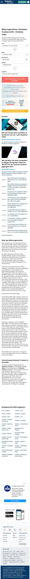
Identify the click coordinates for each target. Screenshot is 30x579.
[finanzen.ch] (9, 1)
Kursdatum (5, 57)
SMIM (17, 551)
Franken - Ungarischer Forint (6, 429)
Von (3, 43)
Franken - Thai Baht (20, 420)
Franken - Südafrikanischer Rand (21, 446)
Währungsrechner (14, 562)
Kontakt (5, 535)
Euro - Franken (6, 410)
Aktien (4, 557)
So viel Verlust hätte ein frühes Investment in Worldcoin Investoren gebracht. (14, 142)
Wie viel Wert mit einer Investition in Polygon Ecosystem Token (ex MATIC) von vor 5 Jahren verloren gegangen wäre (14, 163)
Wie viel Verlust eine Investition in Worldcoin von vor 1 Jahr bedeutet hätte (15, 135)
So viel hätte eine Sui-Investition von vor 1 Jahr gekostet (17, 215)
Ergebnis (4, 71)
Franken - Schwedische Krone (7, 420)
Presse (5, 539)
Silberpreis (12, 558)
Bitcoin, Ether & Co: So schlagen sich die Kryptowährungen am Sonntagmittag (17, 205)
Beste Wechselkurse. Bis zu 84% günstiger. (15, 79)
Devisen (5, 117)
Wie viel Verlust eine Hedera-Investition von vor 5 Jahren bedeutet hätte (17, 231)
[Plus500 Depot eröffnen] (8, 2)
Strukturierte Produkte (9, 560)
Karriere (5, 537)
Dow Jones (14, 553)
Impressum (22, 535)
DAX (22, 551)
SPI (11, 551)
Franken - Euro (19, 410)
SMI (17, 555)
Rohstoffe (19, 560)
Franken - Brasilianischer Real (7, 455)
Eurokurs (5, 558)
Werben (15, 537)
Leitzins (5, 563)
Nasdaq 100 (22, 553)
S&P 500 (12, 555)
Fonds (18, 558)
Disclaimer (22, 539)
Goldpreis (22, 555)
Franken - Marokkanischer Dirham (21, 455)
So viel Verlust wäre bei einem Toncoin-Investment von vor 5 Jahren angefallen (17, 226)
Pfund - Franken (6, 413)
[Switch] (15, 49)
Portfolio (5, 562)
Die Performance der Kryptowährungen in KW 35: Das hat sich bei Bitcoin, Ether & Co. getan (17, 199)
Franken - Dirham (6, 433)
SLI (14, 551)
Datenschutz (22, 537)
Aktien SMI (6, 551)
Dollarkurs (17, 557)
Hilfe (14, 535)
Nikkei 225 (5, 555)
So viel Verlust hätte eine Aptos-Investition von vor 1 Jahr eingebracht (17, 210)
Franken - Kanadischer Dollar (6, 437)
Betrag (3, 62)
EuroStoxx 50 (6, 553)
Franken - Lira (18, 417)
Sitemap (5, 541)
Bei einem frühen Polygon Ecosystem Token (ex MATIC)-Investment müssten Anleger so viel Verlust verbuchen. (15, 173)
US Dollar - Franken (20, 413)
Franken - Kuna (6, 417)
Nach (3, 52)
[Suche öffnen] (28, 2)
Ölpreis (23, 562)
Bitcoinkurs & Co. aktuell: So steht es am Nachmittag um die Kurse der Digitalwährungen (17, 193)
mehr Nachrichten (7, 235)
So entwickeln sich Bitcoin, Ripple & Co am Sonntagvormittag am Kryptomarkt (17, 220)
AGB (20, 541)
